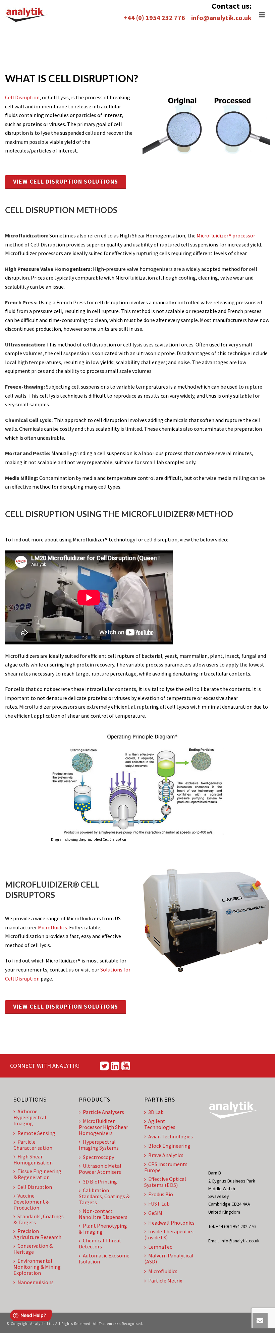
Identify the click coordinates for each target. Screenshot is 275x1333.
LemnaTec (160, 1247)
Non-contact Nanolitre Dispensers (103, 1214)
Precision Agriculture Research (37, 1234)
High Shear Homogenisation (33, 1159)
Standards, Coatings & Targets (38, 1219)
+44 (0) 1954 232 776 (154, 17)
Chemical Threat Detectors (100, 1243)
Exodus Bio (160, 1194)
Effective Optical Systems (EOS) (165, 1182)
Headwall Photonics (171, 1223)
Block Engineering (169, 1146)
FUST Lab (159, 1204)
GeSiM (155, 1213)
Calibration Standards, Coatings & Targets (104, 1196)
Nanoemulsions (35, 1282)
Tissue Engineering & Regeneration (37, 1174)
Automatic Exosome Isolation (104, 1258)
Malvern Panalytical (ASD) (169, 1258)
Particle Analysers (103, 1112)
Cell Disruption (22, 97)
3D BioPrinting (100, 1181)
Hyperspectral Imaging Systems (99, 1145)
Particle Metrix (165, 1280)
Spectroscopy (98, 1157)
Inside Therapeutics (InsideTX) (169, 1234)
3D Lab (156, 1112)
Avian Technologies (170, 1136)
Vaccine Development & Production (31, 1202)
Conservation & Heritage (33, 1249)
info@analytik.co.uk (221, 17)
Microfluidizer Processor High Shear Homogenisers (103, 1127)
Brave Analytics (165, 1155)
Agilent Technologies (159, 1124)
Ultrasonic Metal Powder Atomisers (100, 1169)
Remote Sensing (36, 1133)
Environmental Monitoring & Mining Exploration (37, 1267)
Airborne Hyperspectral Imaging (29, 1117)
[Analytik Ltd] (27, 15)
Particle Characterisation (32, 1145)
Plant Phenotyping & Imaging (103, 1229)
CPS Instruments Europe (165, 1167)
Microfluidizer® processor (226, 235)
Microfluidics (52, 927)
